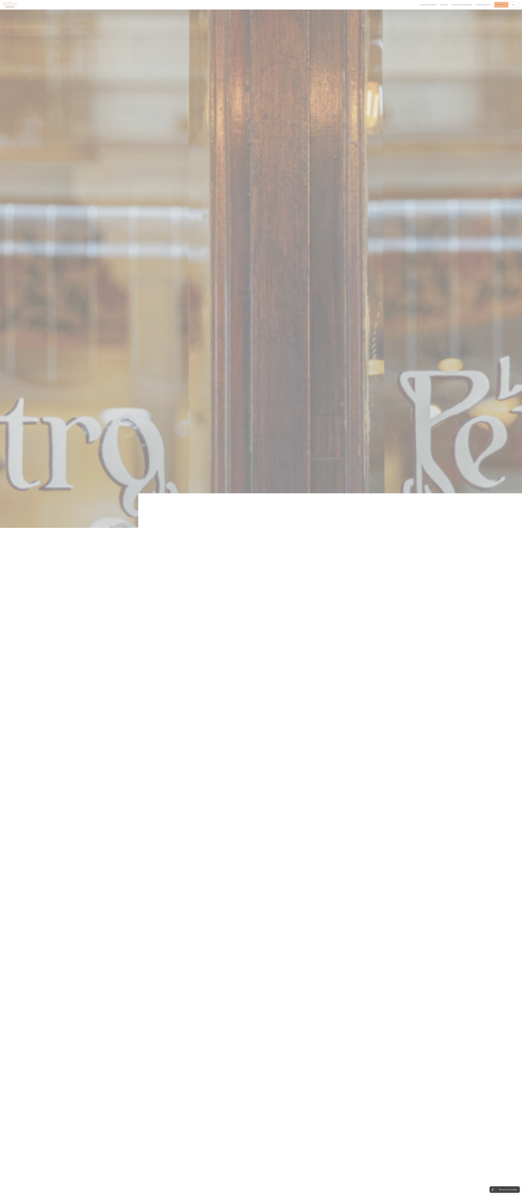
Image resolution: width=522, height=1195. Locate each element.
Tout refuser (261, 601)
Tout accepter (247, 601)
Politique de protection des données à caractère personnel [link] (262, 605)
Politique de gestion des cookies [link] (261, 608)
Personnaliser (276, 601)
